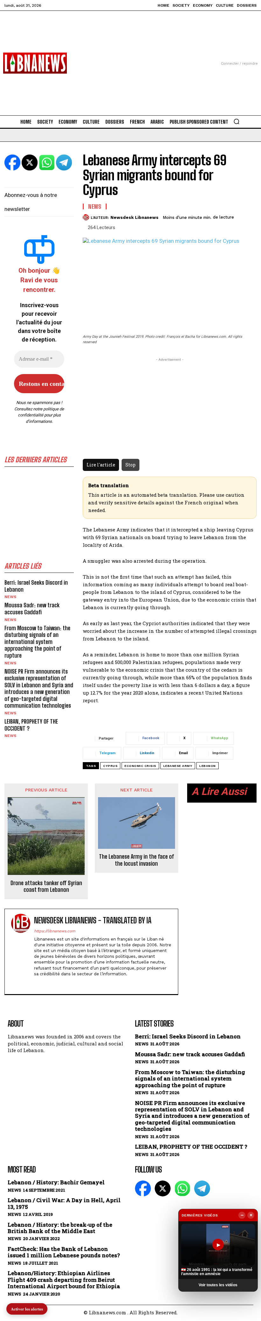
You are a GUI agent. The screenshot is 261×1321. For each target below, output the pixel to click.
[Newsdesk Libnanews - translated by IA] (20, 951)
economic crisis (140, 766)
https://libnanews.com (54, 931)
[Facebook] (36, 983)
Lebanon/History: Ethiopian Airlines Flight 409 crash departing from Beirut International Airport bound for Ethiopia (64, 1279)
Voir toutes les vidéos (218, 1285)
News (10, 597)
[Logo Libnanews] (35, 63)
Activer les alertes (27, 1309)
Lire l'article (101, 465)
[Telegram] (202, 1188)
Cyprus (110, 766)
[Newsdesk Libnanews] (87, 217)
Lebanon (207, 766)
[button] (236, 121)
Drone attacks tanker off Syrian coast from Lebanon (46, 886)
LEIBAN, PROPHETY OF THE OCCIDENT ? (31, 725)
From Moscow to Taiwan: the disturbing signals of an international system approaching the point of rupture (37, 641)
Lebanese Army (178, 766)
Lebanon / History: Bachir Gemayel (56, 1182)
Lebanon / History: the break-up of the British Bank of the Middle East (60, 1228)
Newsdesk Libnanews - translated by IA (93, 920)
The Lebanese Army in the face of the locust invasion (136, 860)
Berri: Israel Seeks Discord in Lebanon (36, 586)
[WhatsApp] (182, 1188)
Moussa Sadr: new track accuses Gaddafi (32, 609)
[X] (47, 983)
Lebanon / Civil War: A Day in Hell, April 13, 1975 (64, 1203)
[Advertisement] (130, 55)
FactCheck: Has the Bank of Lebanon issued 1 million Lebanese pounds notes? (64, 1252)
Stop (130, 465)
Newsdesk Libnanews (134, 217)
